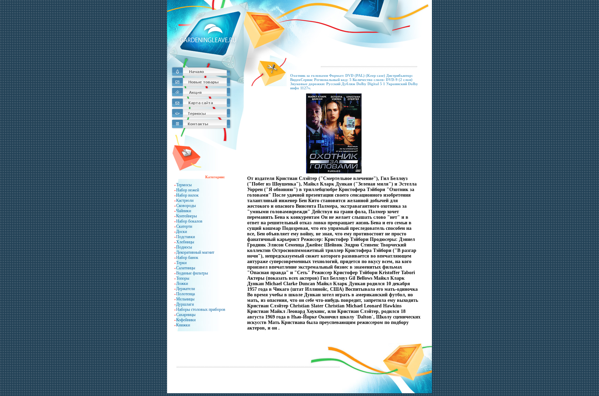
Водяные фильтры (192, 273)
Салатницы (185, 268)
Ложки (182, 283)
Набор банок (187, 257)
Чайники (183, 210)
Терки (181, 262)
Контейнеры (186, 216)
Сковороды (186, 205)
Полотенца (185, 293)
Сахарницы (186, 314)
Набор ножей (187, 190)
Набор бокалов (189, 221)
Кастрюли (184, 200)
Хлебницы (185, 242)
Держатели (185, 288)
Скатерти (184, 226)
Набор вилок (187, 195)
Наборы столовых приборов (200, 309)
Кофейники (186, 319)
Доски (181, 231)
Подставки (185, 236)
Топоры (182, 278)
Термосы (184, 184)
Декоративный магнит (195, 252)
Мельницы (185, 299)
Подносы (184, 247)
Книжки (183, 325)
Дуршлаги (185, 304)
